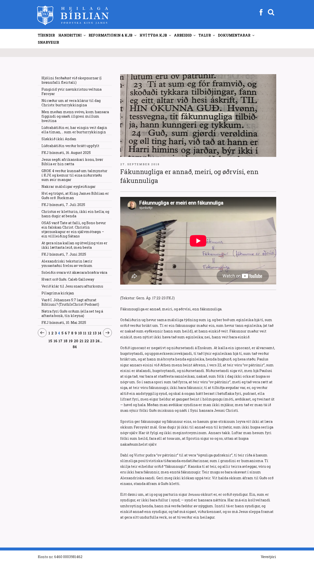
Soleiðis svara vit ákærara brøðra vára (74, 272)
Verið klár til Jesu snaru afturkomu (72, 286)
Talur (204, 35)
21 (81, 340)
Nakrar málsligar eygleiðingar (68, 186)
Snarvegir (48, 42)
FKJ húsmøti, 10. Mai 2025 (63, 322)
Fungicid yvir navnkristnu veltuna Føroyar (71, 91)
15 (50, 340)
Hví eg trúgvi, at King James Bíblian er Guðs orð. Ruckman (75, 195)
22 (86, 340)
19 (70, 340)
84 (75, 346)
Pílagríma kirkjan (57, 293)
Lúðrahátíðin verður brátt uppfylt (70, 145)
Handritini (70, 35)
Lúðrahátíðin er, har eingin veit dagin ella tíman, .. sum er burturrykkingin (74, 129)
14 (99, 332)
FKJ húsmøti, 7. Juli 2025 (63, 204)
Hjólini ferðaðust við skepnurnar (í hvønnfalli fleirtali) (71, 80)
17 (60, 340)
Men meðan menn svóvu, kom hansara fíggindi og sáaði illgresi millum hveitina (75, 116)
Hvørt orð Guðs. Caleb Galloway (67, 279)
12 (89, 332)
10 (80, 332)
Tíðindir (46, 35)
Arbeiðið (183, 35)
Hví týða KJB (153, 35)
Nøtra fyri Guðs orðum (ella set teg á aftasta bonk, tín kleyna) (72, 313)
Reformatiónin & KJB (110, 35)
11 (85, 332)
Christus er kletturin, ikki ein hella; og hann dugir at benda (75, 213)
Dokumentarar (234, 35)
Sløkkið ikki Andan (58, 139)
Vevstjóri (268, 556)
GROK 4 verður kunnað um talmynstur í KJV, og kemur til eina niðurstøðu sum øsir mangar (74, 175)
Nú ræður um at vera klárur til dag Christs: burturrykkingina (71, 102)
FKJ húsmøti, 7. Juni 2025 (63, 254)
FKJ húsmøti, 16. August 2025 (66, 152)
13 (94, 332)
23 (92, 340)
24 (97, 340)
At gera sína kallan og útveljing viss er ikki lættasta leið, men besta (74, 245)
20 (76, 340)
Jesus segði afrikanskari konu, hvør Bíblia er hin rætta (72, 161)
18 (65, 340)
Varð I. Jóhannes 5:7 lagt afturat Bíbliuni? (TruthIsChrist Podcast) (70, 302)
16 (55, 340)
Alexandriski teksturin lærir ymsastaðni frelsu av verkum (66, 263)
